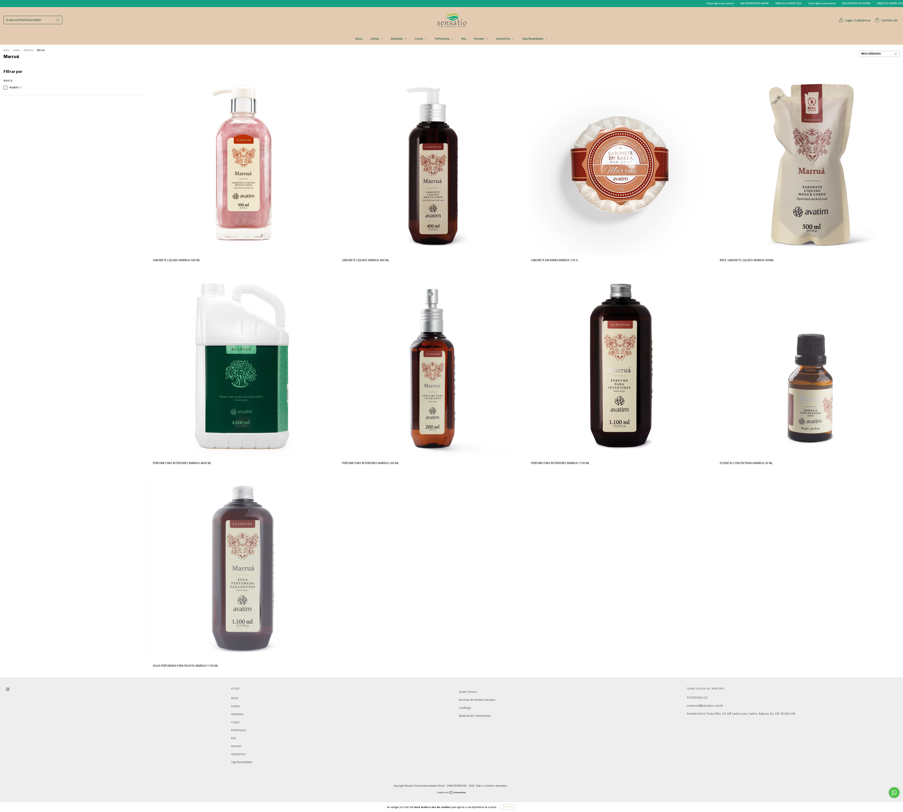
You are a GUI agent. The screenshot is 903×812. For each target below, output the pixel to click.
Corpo (419, 38)
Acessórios (503, 38)
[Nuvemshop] (451, 793)
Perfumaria (442, 38)
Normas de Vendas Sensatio (477, 700)
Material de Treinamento (475, 715)
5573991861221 (697, 697)
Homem (479, 38)
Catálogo (465, 708)
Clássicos (28, 50)
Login (848, 20)
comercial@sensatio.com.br (705, 705)
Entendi (508, 807)
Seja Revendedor (533, 38)
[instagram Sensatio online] (8, 689)
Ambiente (397, 38)
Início (359, 38)
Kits (463, 38)
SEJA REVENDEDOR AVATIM (671, 3)
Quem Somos (468, 692)
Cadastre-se (862, 20)
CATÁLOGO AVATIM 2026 (705, 3)
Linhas (375, 38)
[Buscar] (58, 20)
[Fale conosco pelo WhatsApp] (894, 792)
